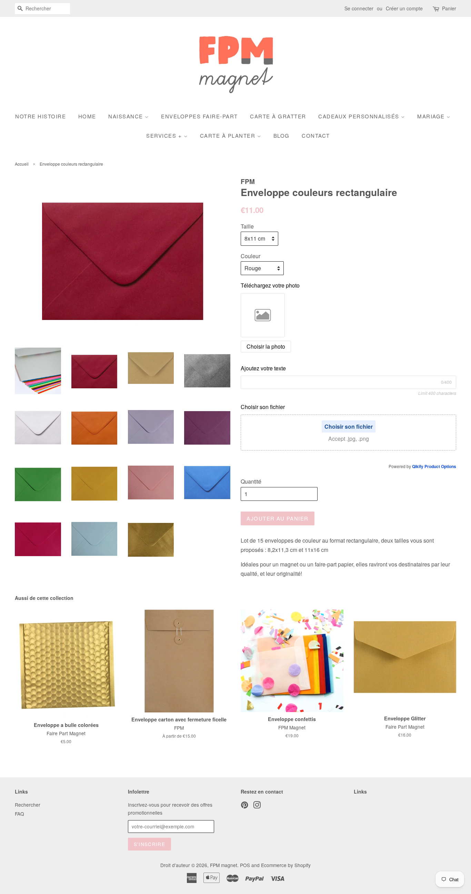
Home (87, 116)
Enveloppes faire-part (199, 116)
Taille (247, 226)
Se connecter (358, 8)
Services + (165, 135)
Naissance (126, 116)
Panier (449, 8)
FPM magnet (223, 865)
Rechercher (27, 804)
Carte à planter (228, 135)
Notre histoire (40, 116)
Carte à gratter (278, 116)
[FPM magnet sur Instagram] (257, 806)
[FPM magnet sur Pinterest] (244, 806)
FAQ (19, 813)
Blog (281, 135)
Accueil (22, 164)
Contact (316, 135)
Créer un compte (404, 8)
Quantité (251, 481)
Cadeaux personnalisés (359, 116)
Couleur (250, 256)
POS (245, 865)
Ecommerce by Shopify (286, 865)
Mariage (432, 116)
